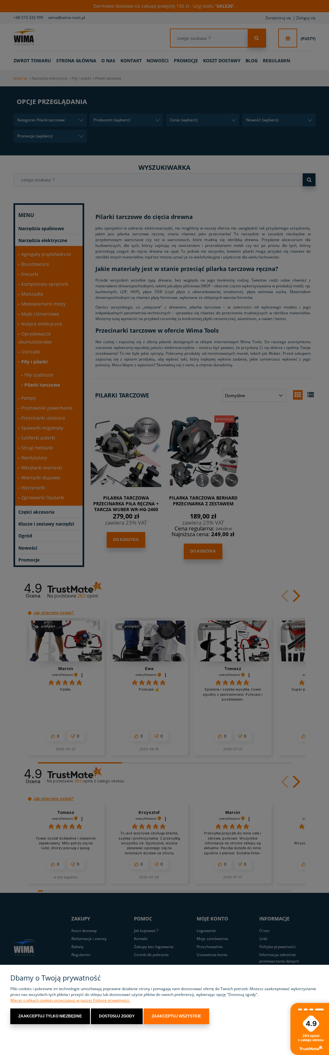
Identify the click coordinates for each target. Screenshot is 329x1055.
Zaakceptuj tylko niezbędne (50, 1016)
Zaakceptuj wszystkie (176, 1016)
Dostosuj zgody (117, 1016)
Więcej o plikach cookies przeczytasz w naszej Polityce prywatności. (70, 1000)
